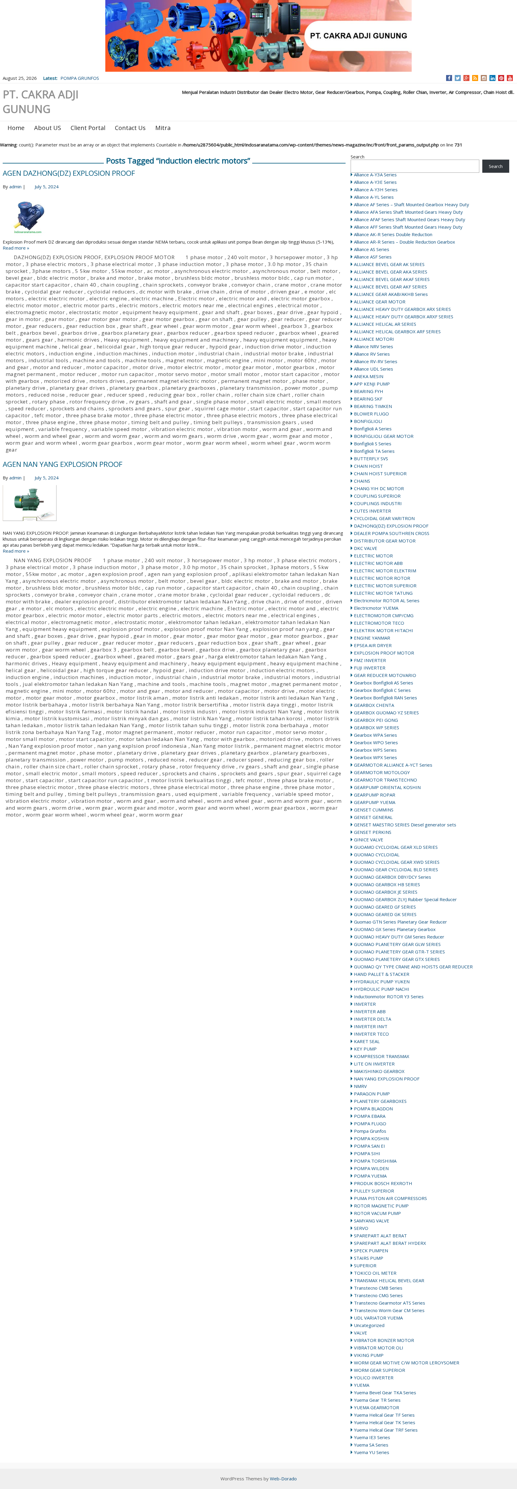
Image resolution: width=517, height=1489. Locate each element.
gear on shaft (216, 319)
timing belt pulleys (218, 422)
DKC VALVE (365, 548)
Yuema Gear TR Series (377, 1400)
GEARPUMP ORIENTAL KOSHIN (387, 787)
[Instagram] (484, 78)
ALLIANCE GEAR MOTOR (379, 302)
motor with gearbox (229, 739)
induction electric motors (282, 670)
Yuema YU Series (371, 1452)
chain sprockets (163, 284)
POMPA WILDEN (371, 1168)
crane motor (290, 284)
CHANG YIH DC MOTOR (379, 488)
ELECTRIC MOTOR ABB (378, 563)
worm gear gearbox (107, 442)
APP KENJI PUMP (372, 384)
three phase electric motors (242, 415)
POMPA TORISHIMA (375, 1161)
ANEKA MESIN (368, 376)
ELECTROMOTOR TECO (379, 623)
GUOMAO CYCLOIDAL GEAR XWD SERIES (397, 862)
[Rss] (475, 78)
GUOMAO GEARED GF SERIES (385, 907)
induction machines (122, 353)
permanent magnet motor (254, 380)
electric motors (138, 305)
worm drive (221, 435)
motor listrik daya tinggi (264, 704)
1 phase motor (204, 257)
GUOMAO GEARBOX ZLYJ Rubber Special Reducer (405, 899)
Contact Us (130, 128)
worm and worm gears (174, 435)
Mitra (163, 128)
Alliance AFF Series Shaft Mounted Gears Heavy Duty (408, 227)
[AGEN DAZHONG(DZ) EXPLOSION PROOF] (174, 216)
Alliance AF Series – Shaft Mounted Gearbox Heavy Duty (411, 204)
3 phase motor (244, 264)
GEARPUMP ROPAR (374, 795)
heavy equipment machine (304, 663)
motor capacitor (107, 367)
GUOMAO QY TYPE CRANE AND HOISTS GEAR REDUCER (413, 967)
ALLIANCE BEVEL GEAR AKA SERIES (390, 272)
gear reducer (288, 319)
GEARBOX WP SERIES (376, 727)
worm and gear (282, 429)
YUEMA (361, 1385)
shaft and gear (173, 401)
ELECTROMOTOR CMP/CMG (383, 615)
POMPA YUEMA (370, 1176)
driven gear (285, 291)
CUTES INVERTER (372, 511)
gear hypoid (323, 312)
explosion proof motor (131, 629)
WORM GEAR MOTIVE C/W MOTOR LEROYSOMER (406, 1363)
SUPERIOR (365, 1265)
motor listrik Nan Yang (202, 718)
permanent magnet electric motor (173, 380)
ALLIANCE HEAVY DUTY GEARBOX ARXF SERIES (403, 316)
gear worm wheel (254, 325)
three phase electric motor (168, 415)
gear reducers (44, 325)
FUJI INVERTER (369, 668)
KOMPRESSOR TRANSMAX (381, 1056)
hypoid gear (225, 346)
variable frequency (62, 429)
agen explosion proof (115, 574)
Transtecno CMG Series (378, 1295)
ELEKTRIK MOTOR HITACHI (383, 630)
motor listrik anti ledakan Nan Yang (289, 697)
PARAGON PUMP (372, 1094)
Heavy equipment (127, 339)
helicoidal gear (116, 346)
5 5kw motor (91, 270)
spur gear (177, 408)
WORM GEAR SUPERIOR (379, 1370)
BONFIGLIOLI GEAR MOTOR (383, 436)
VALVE (360, 1333)
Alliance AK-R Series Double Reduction (393, 234)
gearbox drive (79, 332)
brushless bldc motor (202, 277)
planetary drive (25, 387)
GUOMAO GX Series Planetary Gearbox (395, 929)
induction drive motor (273, 346)
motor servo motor (182, 374)
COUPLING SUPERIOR (377, 496)
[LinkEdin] (493, 78)
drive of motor (247, 291)
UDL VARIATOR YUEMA (378, 1318)
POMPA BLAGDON (373, 1109)
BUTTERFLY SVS (371, 458)
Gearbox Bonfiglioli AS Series (383, 683)
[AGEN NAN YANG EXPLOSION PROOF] (174, 507)
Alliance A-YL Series (374, 197)
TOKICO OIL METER (375, 1273)
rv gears (139, 401)
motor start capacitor (292, 374)
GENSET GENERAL (373, 817)
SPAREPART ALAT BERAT (380, 1236)
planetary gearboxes (188, 387)
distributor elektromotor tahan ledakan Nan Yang (182, 601)
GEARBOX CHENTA (374, 705)
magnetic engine (228, 360)
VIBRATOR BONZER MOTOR (384, 1340)
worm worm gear (161, 814)
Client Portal (88, 128)
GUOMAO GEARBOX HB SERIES (387, 884)
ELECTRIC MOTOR (373, 556)
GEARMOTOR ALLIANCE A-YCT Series (393, 765)
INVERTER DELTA (372, 1019)
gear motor (59, 319)
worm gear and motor (301, 435)
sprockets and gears (135, 408)
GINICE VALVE (368, 840)
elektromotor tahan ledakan (204, 622)
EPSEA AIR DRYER (373, 645)
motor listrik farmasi (75, 711)
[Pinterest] (501, 78)
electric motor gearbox (300, 298)
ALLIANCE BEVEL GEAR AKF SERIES (390, 287)
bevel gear (19, 277)
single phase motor (221, 401)
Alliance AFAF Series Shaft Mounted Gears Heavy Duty (409, 219)
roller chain (215, 394)
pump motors (126, 759)
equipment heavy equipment (160, 312)
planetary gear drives (77, 387)
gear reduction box (90, 325)
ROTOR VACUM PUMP (377, 1213)
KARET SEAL (367, 1041)
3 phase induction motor (189, 264)
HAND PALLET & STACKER (381, 974)
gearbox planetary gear (132, 332)
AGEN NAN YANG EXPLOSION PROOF (62, 464)
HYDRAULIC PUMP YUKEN (382, 981)
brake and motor (112, 277)
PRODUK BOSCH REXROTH (383, 1183)
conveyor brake (207, 284)
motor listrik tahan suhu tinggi (189, 725)
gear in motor (23, 319)
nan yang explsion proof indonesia (142, 745)
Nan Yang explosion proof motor (50, 745)
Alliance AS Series (371, 249)
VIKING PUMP (369, 1355)
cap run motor (312, 277)
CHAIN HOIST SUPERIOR (380, 473)
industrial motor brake (274, 353)
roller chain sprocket (111, 766)
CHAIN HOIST (368, 466)
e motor (315, 291)
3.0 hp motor (284, 264)
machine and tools (97, 360)
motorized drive (64, 380)
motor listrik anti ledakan (205, 697)
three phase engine (50, 422)
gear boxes (258, 312)
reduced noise (46, 394)
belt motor (324, 270)
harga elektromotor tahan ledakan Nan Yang (266, 656)
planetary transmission (250, 387)
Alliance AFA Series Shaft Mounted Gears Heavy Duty (408, 212)
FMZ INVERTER (370, 660)
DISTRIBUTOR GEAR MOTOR (385, 541)
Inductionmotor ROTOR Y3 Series (389, 996)
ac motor (158, 270)
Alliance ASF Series (373, 257)
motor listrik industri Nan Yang (262, 711)
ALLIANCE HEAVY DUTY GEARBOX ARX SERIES (402, 309)
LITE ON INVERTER (374, 1064)
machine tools (143, 360)
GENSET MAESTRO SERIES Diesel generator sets (405, 825)
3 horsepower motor (296, 257)
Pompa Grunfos (370, 1131)
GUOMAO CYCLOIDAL (376, 854)
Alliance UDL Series (373, 369)
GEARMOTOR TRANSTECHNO (385, 780)
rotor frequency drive (97, 401)
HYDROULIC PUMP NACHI (381, 989)
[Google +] (466, 78)
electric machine (152, 298)
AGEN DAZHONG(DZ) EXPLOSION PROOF (69, 173)
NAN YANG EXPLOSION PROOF (386, 1079)
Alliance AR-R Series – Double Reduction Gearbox (404, 242)
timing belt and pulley (160, 422)
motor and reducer (57, 367)
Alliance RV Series (372, 354)
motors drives (107, 380)
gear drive (290, 312)
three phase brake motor (98, 415)
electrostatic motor (93, 312)
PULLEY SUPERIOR (374, 1191)
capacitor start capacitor (38, 284)
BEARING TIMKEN (373, 406)
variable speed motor (119, 429)
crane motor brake (182, 594)
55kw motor (127, 270)
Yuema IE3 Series (372, 1437)
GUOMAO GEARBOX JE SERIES (385, 892)
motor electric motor (194, 367)
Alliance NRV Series (373, 346)
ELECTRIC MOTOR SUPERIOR (385, 585)
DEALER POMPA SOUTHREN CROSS (391, 533)
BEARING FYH (368, 391)
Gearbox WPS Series (375, 750)
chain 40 (85, 284)
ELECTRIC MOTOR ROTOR (382, 578)
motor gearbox (295, 367)
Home (16, 128)
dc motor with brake (165, 291)
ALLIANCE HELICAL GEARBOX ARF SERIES (397, 331)
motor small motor (235, 374)
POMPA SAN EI (369, 1146)
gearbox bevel (38, 332)
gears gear (39, 339)
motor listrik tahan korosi (269, 718)
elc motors (59, 608)
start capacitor (269, 408)
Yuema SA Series (371, 1445)
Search (357, 157)
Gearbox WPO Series (376, 742)
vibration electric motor (182, 429)
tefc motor (47, 415)
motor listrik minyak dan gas (131, 718)
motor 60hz (302, 360)
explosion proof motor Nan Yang (206, 629)
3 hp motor (258, 560)
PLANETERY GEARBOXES (380, 1101)
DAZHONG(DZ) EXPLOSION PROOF (391, 526)
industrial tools (48, 360)
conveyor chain (251, 284)
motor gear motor (248, 367)
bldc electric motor (61, 277)
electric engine (108, 298)
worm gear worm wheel (216, 442)
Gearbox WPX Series (375, 757)
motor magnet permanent (139, 732)
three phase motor (103, 422)
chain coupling (120, 284)
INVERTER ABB (370, 1011)
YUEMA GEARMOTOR (376, 1407)
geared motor (154, 656)
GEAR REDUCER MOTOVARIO (385, 675)
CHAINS (362, 481)
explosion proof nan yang (286, 629)
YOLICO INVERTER (373, 1378)
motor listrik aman (143, 697)
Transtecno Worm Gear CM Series (389, 1310)
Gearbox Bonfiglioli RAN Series (385, 698)
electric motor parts (89, 305)
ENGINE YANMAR (372, 638)
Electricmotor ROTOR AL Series (386, 600)
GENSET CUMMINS (373, 810)
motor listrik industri (190, 711)
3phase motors (51, 270)
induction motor (173, 353)
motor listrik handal (133, 711)
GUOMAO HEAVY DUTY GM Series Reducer (399, 937)
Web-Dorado (283, 1479)
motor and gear (140, 690)
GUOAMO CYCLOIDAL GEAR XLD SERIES (396, 847)
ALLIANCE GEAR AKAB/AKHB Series (391, 294)
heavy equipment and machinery (196, 339)
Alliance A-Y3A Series (375, 175)
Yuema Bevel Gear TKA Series (385, 1392)
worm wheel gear (273, 442)
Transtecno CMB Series (378, 1288)
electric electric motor (56, 298)
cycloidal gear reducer (54, 291)
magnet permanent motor (304, 684)
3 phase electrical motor (122, 264)
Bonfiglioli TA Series (374, 451)
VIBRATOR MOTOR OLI (378, 1348)
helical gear (77, 346)
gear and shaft (221, 312)
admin (15, 186)
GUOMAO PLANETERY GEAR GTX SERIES (397, 959)
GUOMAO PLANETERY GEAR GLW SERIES (397, 944)
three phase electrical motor (189, 787)
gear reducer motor (128, 642)
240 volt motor (246, 257)
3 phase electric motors (56, 264)
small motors (324, 401)
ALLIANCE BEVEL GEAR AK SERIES (389, 264)
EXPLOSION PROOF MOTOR (384, 653)
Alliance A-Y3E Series (375, 182)
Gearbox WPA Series (375, 735)
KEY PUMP (365, 1049)
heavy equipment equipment (280, 339)
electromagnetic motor (35, 312)
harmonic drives (78, 339)
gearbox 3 (294, 325)
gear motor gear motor (108, 319)
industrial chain (219, 353)
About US (47, 128)
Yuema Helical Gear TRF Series (386, 1430)
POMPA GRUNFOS (79, 78)
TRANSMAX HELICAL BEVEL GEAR (389, 1280)
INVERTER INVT (370, 1026)
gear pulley (252, 319)
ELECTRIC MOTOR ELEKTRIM (385, 571)
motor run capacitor (127, 374)
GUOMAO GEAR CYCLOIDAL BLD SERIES (396, 869)
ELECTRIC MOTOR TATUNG (383, 593)
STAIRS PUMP (368, 1258)
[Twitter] (458, 78)
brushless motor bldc (262, 277)
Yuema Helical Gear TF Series (384, 1415)
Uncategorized (369, 1325)
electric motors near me (193, 305)
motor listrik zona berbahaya (270, 725)
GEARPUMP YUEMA (374, 802)
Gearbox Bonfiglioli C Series (382, 690)
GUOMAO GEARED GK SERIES (385, 914)
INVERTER (365, 1004)
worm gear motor (159, 442)
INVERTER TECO (371, 1034)
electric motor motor (32, 305)
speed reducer (26, 408)
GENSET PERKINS (372, 832)
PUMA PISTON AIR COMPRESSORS (390, 1198)
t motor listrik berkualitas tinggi (189, 780)
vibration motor (237, 429)
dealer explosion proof (84, 601)
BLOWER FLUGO (371, 414)
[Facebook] (449, 78)
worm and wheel (181, 800)
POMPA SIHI (367, 1153)
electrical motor (298, 305)
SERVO (361, 1228)
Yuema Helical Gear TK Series (384, 1422)
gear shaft (133, 325)
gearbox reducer (188, 332)
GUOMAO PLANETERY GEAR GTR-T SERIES (399, 952)
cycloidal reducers (111, 291)
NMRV (360, 1086)
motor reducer (78, 374)
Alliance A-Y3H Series (376, 189)
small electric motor (276, 401)
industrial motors (287, 677)
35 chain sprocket (243, 567)
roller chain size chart (263, 394)
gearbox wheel (298, 332)
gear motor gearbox (168, 319)
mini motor (268, 360)
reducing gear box (172, 394)
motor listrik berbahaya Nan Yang (116, 704)
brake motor (154, 277)
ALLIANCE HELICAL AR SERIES (385, 324)
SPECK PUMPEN (371, 1250)
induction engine (70, 353)
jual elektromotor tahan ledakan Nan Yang (78, 684)
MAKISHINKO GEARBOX (379, 1071)
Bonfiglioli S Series (372, 444)
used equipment (196, 794)
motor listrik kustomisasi (57, 718)
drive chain (210, 291)
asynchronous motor (279, 270)
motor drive (148, 367)
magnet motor (184, 360)
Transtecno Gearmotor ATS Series (389, 1303)
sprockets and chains (77, 408)
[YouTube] (510, 78)
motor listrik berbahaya (37, 704)
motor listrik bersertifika (196, 704)
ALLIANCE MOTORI (374, 339)
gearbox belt (137, 649)
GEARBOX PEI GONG (376, 720)
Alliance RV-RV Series (375, 361)
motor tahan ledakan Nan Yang (159, 739)
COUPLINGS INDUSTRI (378, 503)
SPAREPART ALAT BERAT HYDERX (390, 1243)
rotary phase (48, 401)
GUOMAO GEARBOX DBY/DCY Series (392, 877)
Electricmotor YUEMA (376, 608)
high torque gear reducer (172, 346)
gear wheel (164, 325)
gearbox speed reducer (244, 332)
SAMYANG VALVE (371, 1221)
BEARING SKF (368, 399)
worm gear (254, 435)
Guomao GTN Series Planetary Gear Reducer (400, 922)
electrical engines (250, 305)
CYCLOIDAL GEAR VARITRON (384, 518)
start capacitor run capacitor (105, 780)
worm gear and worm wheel (41, 442)
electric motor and (243, 298)
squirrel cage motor (220, 408)
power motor (301, 387)
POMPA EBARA (369, 1116)
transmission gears (271, 422)
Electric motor (196, 298)
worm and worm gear (112, 435)
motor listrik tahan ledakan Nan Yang (95, 725)
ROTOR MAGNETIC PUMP (381, 1206)
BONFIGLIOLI (368, 421)
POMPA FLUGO (370, 1123)
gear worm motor (205, 325)
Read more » (16, 248)
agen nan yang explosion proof (188, 574)
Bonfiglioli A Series (373, 429)
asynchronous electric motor (211, 270)
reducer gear (86, 394)
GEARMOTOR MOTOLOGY (382, 772)
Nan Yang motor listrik (220, 745)
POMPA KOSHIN (371, 1138)
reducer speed (125, 394)
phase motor (308, 380)
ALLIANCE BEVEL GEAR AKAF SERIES (392, 279)
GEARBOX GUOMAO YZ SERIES (386, 713)
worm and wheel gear (52, 435)
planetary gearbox (134, 387)
